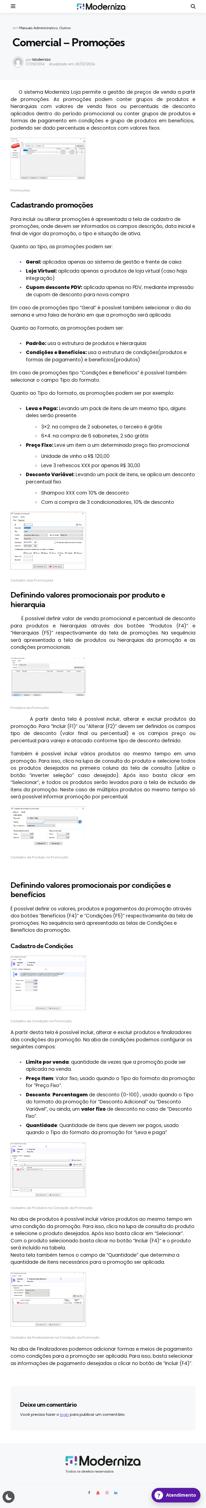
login (64, 1414)
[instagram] (107, 1492)
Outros (65, 28)
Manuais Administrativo (38, 28)
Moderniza (41, 59)
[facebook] (90, 1492)
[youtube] (97, 1492)
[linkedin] (116, 1492)
